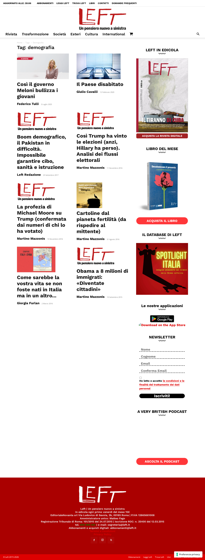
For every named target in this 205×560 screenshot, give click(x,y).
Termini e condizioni (102, 531)
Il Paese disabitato (100, 84)
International (113, 34)
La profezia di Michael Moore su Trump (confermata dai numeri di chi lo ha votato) (41, 219)
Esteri (75, 34)
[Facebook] (94, 540)
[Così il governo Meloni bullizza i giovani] (43, 66)
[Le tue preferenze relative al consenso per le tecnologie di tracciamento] (188, 554)
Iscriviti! (162, 396)
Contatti (103, 3)
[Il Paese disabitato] (102, 66)
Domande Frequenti (124, 3)
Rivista (11, 34)
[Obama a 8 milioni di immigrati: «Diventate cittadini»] (102, 256)
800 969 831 (87, 524)
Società (59, 34)
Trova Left (79, 3)
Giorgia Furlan (28, 303)
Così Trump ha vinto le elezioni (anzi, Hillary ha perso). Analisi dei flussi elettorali (102, 148)
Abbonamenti (45, 3)
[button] (198, 34)
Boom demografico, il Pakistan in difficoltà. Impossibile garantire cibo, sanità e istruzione (41, 152)
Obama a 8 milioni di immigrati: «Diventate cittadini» (102, 280)
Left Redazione (29, 175)
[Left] (102, 19)
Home (19, 42)
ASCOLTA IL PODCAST (162, 461)
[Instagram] (102, 540)
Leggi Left (62, 3)
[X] (111, 540)
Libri (92, 3)
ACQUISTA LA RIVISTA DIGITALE (162, 135)
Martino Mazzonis (91, 168)
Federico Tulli (28, 104)
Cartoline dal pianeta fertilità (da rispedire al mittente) (101, 222)
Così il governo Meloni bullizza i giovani (37, 90)
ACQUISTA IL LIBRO (162, 221)
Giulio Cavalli (87, 92)
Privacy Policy (102, 534)
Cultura (91, 34)
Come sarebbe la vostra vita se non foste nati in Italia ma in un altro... (39, 286)
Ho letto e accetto (161, 384)
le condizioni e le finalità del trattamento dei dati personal (161, 384)
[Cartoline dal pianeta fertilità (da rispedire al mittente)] (102, 195)
